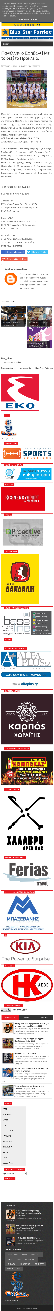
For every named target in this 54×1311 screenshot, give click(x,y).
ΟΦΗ (5, 1158)
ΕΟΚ (4, 1125)
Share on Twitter (39, 252)
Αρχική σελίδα (25, 368)
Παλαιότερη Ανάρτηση (44, 368)
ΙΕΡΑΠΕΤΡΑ (7, 1147)
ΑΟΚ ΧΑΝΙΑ (7, 1115)
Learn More (23, 19)
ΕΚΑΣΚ (5, 1120)
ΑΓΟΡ (5, 1109)
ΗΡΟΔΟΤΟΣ (8, 1142)
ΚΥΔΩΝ (6, 1152)
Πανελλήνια (26, 66)
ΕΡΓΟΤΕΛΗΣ (8, 1131)
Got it (34, 19)
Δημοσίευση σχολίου (12, 362)
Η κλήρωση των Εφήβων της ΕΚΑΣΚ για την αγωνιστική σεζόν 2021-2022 (29, 1213)
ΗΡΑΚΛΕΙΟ (7, 1136)
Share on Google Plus (16, 259)
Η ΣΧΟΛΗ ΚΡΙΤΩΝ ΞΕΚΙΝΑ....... (28, 1238)
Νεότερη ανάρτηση (8, 368)
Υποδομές (36, 66)
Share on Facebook (15, 252)
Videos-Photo (8, 1163)
